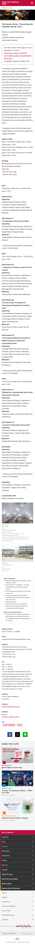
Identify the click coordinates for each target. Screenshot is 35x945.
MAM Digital (5, 851)
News (3, 842)
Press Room (6, 902)
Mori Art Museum (7, 832)
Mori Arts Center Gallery (10, 879)
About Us (5, 865)
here (7, 169)
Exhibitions (5, 837)
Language (5, 919)
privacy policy (25, 618)
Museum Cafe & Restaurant (11, 888)
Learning (4, 846)
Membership (6, 856)
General (4, 714)
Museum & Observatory (9, 933)
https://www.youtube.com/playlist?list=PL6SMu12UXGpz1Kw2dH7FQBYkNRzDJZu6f (17, 56)
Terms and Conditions (8, 906)
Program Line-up (7, 8)
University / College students (10, 717)
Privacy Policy (6, 910)
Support (4, 860)
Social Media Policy (8, 915)
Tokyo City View (7, 874)
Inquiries (4, 897)
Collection (5, 870)
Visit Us (4, 893)
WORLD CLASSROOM (9, 725)
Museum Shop (7, 884)
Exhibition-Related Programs (11, 706)
